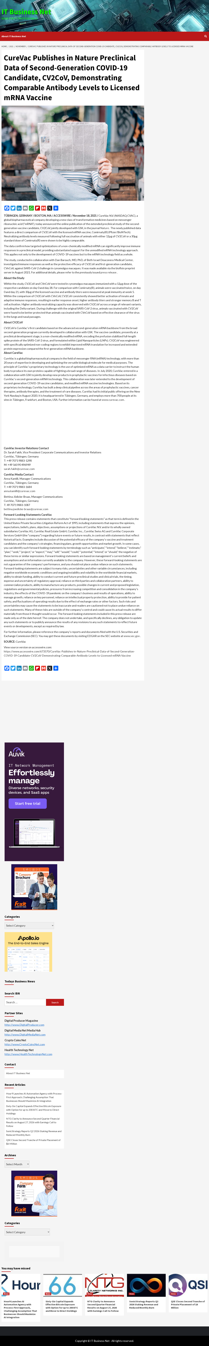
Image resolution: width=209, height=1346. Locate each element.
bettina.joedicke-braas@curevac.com (26, 509)
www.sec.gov (132, 636)
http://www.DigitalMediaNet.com (25, 1034)
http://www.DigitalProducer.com (24, 1024)
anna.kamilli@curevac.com (19, 491)
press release (108, 272)
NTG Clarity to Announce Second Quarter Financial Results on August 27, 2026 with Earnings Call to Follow (33, 1122)
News (6, 1294)
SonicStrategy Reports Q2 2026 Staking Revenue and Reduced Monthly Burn (34, 1133)
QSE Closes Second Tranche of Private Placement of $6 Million (33, 1142)
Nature (104, 228)
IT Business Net (26, 11)
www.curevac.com (113, 399)
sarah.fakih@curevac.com (19, 468)
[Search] (205, 36)
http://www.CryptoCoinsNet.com (25, 1044)
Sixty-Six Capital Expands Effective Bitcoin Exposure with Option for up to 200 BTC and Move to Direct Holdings (33, 1110)
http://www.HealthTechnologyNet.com (28, 1054)
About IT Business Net (14, 36)
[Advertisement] (138, 15)
